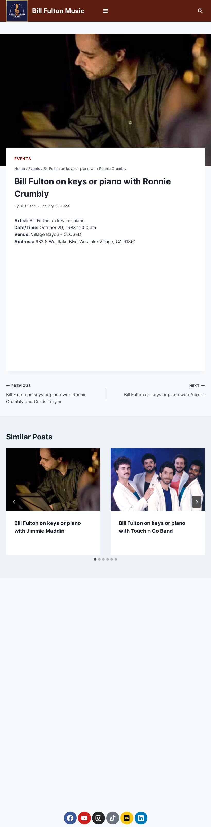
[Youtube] (84, 818)
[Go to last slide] (14, 502)
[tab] (95, 559)
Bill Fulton (28, 206)
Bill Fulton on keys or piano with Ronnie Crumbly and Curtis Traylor (46, 394)
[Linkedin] (141, 818)
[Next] (196, 502)
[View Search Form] (200, 10)
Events (22, 158)
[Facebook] (70, 818)
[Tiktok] (112, 818)
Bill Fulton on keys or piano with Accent (164, 390)
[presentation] (53, 479)
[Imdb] (126, 818)
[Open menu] (105, 11)
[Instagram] (98, 818)
